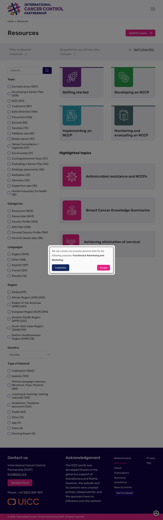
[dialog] (81, 260)
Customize (60, 267)
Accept (103, 267)
